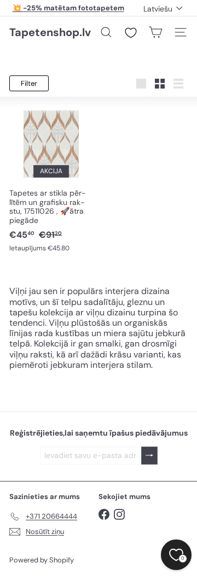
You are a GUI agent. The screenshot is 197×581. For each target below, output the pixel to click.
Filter (29, 83)
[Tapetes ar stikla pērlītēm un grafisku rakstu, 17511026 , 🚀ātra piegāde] (51, 180)
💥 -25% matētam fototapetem (68, 8)
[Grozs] (155, 32)
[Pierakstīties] (149, 456)
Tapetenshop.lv (50, 32)
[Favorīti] (131, 33)
